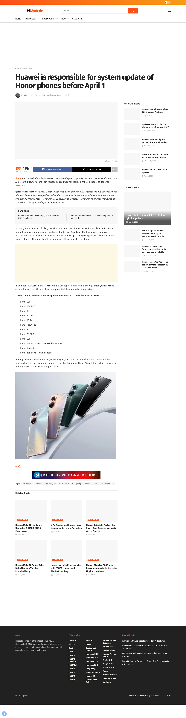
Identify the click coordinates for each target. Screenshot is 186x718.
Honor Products (93, 672)
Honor (18, 178)
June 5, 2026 (21, 535)
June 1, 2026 (56, 575)
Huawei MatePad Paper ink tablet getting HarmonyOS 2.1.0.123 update (155, 265)
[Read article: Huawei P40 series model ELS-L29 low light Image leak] (147, 208)
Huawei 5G (90, 676)
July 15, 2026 (147, 116)
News (64, 19)
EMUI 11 (71, 669)
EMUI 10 (71, 655)
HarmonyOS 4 (92, 661)
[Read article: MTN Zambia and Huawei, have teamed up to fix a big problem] (66, 511)
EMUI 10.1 (72, 665)
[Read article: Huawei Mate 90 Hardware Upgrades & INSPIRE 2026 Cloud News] (31, 511)
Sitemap (156, 696)
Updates (107, 682)
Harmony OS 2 (92, 654)
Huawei (96, 484)
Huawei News (27, 69)
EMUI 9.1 (89, 641)
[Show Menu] (169, 11)
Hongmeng (76, 484)
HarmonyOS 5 (92, 665)
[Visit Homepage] (34, 10)
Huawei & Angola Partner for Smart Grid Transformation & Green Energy (101, 528)
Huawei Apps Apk (91, 681)
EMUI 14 (71, 680)
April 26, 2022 (148, 271)
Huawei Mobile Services (109, 642)
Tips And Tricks (110, 675)
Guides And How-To (91, 649)
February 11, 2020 (149, 161)
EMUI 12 (71, 672)
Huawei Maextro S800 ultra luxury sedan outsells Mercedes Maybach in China (101, 568)
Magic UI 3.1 (108, 664)
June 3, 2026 (56, 532)
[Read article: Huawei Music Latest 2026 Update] (132, 174)
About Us (132, 696)
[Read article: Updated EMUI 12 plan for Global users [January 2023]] (132, 129)
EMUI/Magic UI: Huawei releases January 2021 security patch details (153, 233)
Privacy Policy (144, 696)
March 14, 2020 (132, 222)
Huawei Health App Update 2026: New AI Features (143, 641)
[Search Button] (133, 10)
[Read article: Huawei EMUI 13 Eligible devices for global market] (132, 144)
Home (18, 19)
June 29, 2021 (36, 95)
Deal (70, 648)
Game (88, 644)
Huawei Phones (110, 650)
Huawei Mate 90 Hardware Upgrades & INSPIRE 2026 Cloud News (28, 528)
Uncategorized (109, 678)
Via (17, 466)
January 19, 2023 (149, 131)
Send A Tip (77, 19)
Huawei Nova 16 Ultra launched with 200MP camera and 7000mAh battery (66, 568)
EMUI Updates (49, 19)
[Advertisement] (93, 45)
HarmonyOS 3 (92, 658)
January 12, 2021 (149, 240)
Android (72, 641)
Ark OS (71, 644)
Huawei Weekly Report (109, 655)
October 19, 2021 (149, 255)
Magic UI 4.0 (108, 667)
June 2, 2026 (91, 535)
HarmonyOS (31, 19)
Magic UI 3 (107, 660)
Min (25, 95)
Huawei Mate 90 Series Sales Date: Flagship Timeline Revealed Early (29, 568)
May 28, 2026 (92, 575)
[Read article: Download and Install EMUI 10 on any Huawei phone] (132, 159)
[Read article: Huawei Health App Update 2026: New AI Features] (132, 114)
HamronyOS (27, 484)
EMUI (70, 652)
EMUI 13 (71, 676)
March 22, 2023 (148, 146)
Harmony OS (51, 484)
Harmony (38, 484)
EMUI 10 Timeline (72, 660)
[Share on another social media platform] (115, 169)
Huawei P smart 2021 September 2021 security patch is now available (154, 249)
